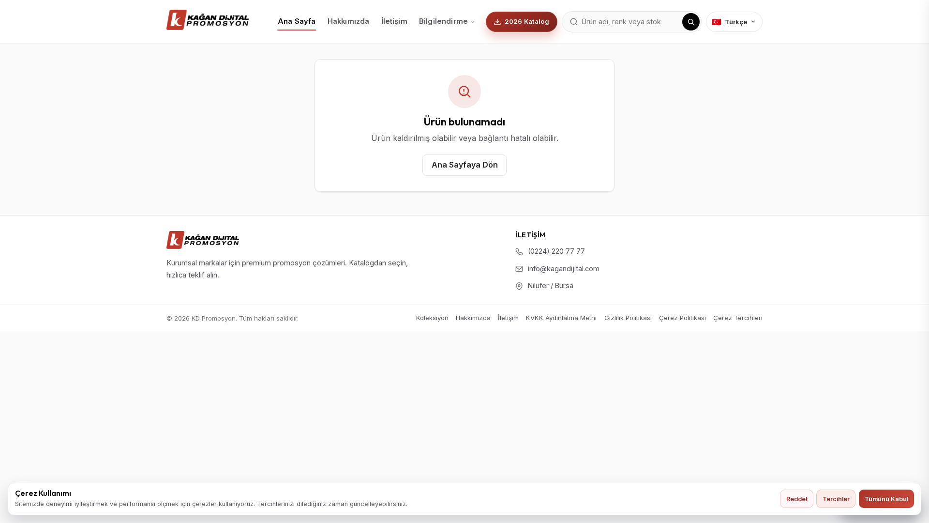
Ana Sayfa (296, 21)
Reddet (797, 499)
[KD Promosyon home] (207, 20)
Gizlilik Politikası (628, 318)
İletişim (394, 21)
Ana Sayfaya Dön (465, 164)
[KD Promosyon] (202, 240)
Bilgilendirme (443, 21)
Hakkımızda (348, 21)
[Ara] (691, 22)
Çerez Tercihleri (738, 318)
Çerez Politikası (682, 318)
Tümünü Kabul (886, 499)
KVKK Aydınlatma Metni (561, 318)
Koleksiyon (432, 318)
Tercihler (836, 499)
